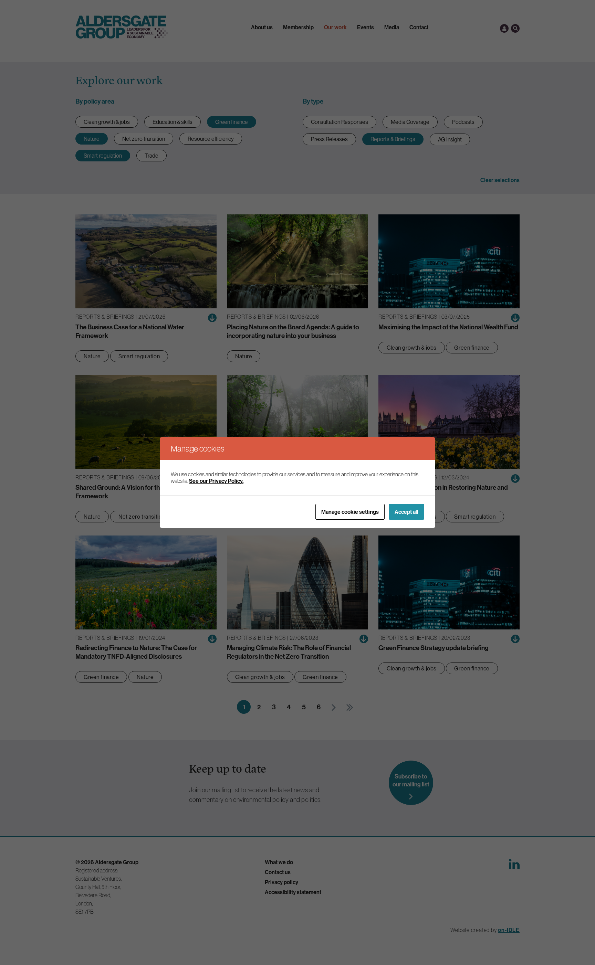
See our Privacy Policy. (216, 480)
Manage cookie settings (350, 511)
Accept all (406, 511)
